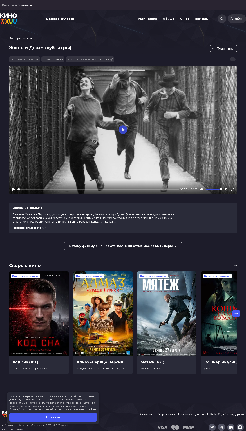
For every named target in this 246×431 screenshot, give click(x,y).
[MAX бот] (240, 427)
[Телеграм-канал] (221, 427)
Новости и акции (188, 414)
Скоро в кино (166, 414)
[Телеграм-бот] (230, 427)
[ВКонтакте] (212, 427)
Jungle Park (208, 414)
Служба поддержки (231, 414)
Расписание (147, 19)
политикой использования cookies (75, 409)
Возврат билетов (60, 19)
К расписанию (24, 38)
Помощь (201, 19)
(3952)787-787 (17, 429)
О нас (184, 19)
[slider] (98, 189)
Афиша (168, 19)
